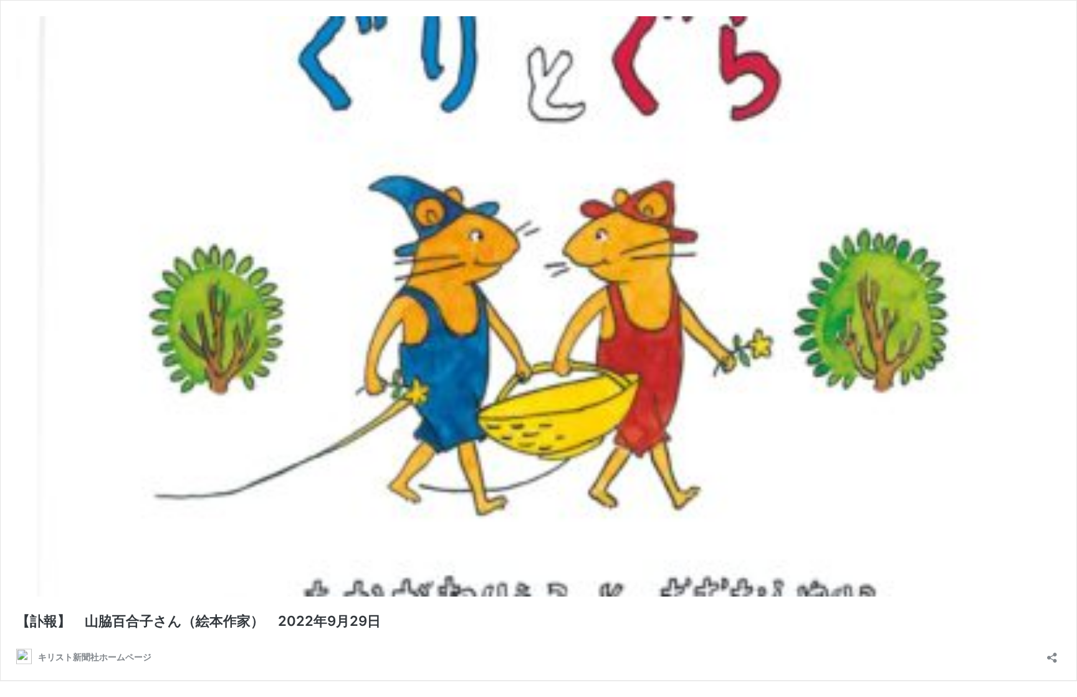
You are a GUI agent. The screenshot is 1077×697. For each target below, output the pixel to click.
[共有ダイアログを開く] (1052, 653)
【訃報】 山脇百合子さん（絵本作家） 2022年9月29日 (205, 621)
